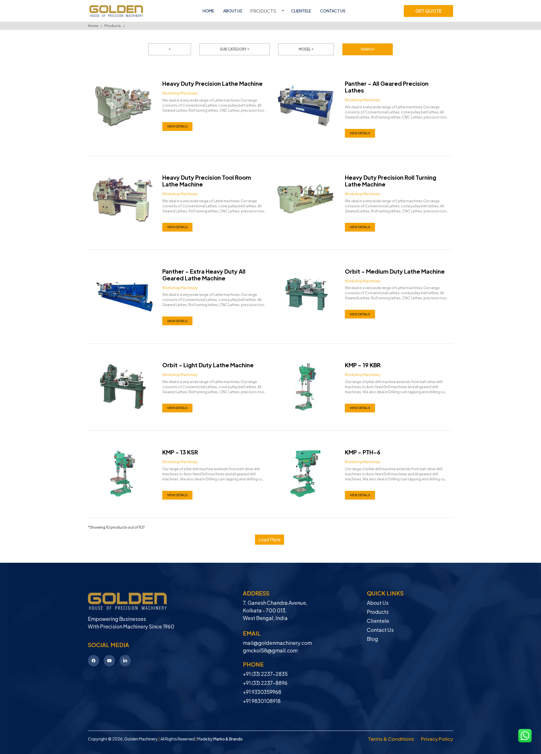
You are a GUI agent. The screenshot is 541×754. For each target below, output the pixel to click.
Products (113, 25)
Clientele (378, 620)
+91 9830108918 (262, 701)
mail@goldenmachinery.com (277, 642)
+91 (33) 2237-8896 (265, 683)
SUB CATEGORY (233, 49)
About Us (378, 602)
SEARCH (367, 49)
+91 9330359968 (262, 692)
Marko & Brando (228, 738)
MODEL (305, 49)
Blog (372, 639)
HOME (208, 10)
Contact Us (380, 629)
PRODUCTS (263, 11)
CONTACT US (332, 10)
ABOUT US (232, 10)
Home (93, 25)
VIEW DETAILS (177, 126)
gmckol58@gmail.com (270, 650)
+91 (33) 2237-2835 (265, 674)
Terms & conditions (391, 739)
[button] (269, 540)
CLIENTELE (301, 10)
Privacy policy (437, 739)
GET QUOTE (428, 11)
